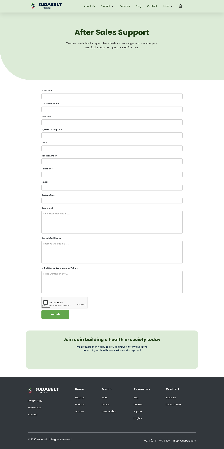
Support (138, 411)
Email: (44, 181)
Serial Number (49, 155)
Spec (44, 142)
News (104, 397)
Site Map (32, 414)
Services (125, 6)
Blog (138, 6)
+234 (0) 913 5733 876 (157, 440)
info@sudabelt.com (184, 440)
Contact (152, 6)
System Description (51, 129)
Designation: (48, 195)
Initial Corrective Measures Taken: (59, 268)
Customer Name (50, 103)
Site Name (46, 90)
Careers (138, 404)
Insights (138, 418)
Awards (105, 404)
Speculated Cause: (51, 238)
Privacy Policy (35, 400)
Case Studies (109, 411)
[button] (107, 6)
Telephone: (47, 168)
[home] (46, 6)
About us (89, 6)
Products (79, 404)
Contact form (173, 404)
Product (105, 6)
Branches (171, 397)
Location (46, 116)
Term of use (34, 407)
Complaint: (47, 208)
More (166, 6)
